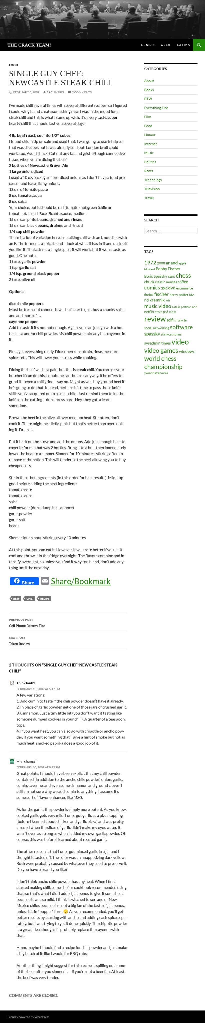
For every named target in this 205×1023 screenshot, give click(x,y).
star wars (167, 334)
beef (16, 598)
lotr (168, 300)
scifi (170, 319)
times (166, 343)
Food (13, 65)
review (155, 318)
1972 (150, 262)
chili (29, 598)
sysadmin (152, 343)
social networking (156, 328)
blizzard (149, 269)
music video (157, 306)
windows (186, 351)
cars (171, 276)
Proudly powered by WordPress (28, 1017)
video (180, 341)
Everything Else (156, 108)
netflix (149, 311)
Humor (150, 135)
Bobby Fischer (168, 268)
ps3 (165, 312)
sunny (178, 334)
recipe (44, 598)
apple (182, 263)
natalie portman (181, 306)
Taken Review (19, 641)
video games (161, 350)
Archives (183, 45)
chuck (149, 281)
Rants (148, 171)
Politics (150, 162)
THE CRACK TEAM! (29, 45)
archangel (55, 92)
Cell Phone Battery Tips (27, 623)
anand (172, 262)
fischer (161, 294)
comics (152, 287)
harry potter (179, 294)
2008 (161, 263)
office (158, 312)
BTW (148, 99)
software (181, 327)
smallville (180, 320)
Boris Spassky (155, 276)
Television (152, 189)
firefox (149, 295)
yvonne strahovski (156, 373)
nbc (194, 307)
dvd (172, 287)
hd (146, 299)
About (165, 45)
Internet (150, 144)
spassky (152, 333)
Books (149, 90)
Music (149, 153)
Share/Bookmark (81, 581)
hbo (191, 295)
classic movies (166, 282)
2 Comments (82, 92)
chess (183, 275)
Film (147, 117)
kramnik (157, 299)
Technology (153, 180)
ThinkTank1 (25, 683)
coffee (183, 281)
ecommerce (184, 288)
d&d (164, 288)
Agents (146, 45)
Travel (149, 198)
